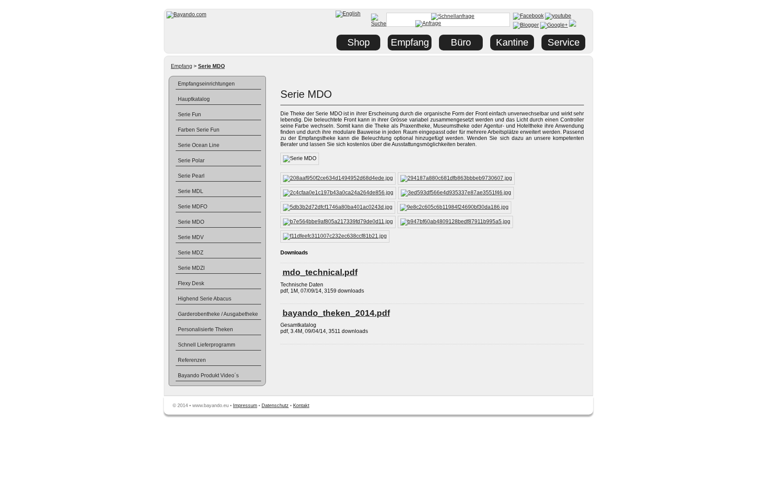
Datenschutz (275, 405)
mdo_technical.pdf (320, 272)
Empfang (181, 66)
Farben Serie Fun (198, 130)
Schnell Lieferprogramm (206, 345)
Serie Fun (189, 114)
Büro (461, 42)
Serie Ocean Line (198, 145)
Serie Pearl (191, 176)
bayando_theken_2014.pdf (336, 313)
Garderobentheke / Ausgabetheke (218, 314)
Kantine (512, 42)
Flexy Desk (191, 283)
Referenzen (192, 360)
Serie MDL (190, 191)
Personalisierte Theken (205, 329)
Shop (358, 42)
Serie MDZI (191, 268)
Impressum (245, 405)
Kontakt (301, 405)
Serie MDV (191, 237)
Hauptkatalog (194, 99)
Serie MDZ (190, 253)
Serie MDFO (192, 207)
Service (564, 42)
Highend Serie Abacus (204, 299)
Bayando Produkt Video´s (208, 375)
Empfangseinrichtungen (206, 84)
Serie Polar (191, 160)
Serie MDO (191, 222)
